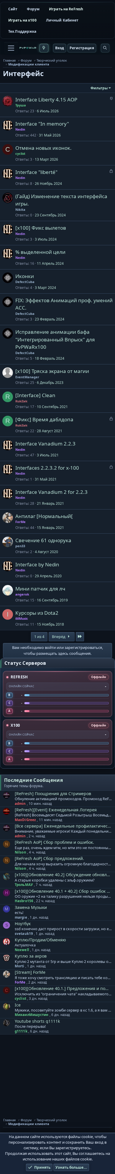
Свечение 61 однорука (43, 540)
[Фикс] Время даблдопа (44, 419)
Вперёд (59, 636)
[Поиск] (105, 48)
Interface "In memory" (42, 123)
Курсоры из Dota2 (36, 612)
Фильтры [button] (99, 88)
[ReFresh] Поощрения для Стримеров (53, 793)
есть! (19, 912)
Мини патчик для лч (40, 588)
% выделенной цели (40, 252)
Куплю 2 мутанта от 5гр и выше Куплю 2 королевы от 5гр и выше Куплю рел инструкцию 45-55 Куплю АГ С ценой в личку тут (63, 961)
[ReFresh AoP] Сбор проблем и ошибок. (54, 842)
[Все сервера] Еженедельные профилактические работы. (63, 825)
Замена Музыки (31, 907)
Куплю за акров (31, 955)
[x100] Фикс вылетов (40, 227)
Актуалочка (25, 945)
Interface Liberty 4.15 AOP (46, 99)
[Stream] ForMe (30, 972)
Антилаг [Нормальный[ (44, 516)
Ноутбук (23, 923)
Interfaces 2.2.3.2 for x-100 (47, 467)
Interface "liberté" (36, 172)
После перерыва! (30, 1026)
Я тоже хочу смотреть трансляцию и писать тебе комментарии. (63, 978)
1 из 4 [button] (39, 636)
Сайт (12, 8)
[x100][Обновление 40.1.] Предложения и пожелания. (63, 988)
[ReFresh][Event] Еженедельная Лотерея (56, 809)
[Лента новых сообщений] (44, 48)
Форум (33, 8)
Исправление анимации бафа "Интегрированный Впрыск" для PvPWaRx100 (55, 339)
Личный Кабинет (62, 20)
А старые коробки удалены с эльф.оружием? (54, 880)
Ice (18, 1004)
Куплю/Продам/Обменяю (40, 939)
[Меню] (11, 48)
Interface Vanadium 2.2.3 (45, 443)
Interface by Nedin (37, 564)
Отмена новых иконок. (43, 147)
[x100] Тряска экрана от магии (52, 371)
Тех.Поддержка (22, 31)
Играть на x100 (22, 20)
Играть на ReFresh (66, 8)
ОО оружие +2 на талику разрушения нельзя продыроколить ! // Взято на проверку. (63, 896)
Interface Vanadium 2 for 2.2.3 (51, 492)
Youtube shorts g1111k (37, 1021)
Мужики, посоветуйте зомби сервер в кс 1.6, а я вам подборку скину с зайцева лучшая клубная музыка (63, 1010)
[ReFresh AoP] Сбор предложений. (49, 858)
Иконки (24, 276)
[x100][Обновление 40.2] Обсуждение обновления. (63, 874)
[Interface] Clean (35, 395)
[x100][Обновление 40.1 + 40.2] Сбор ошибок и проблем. (63, 891)
